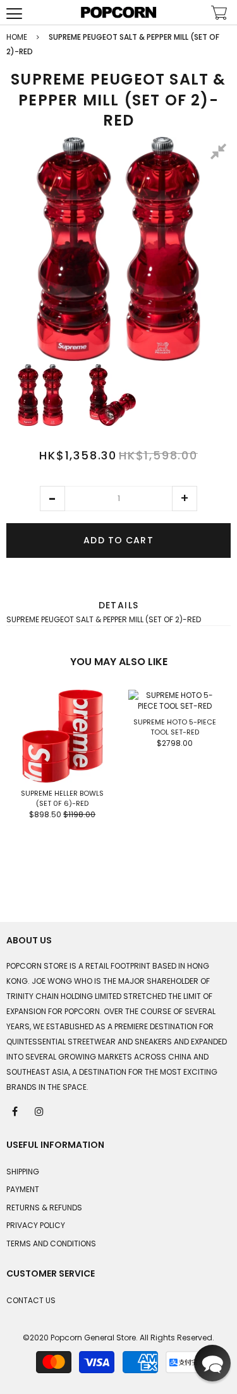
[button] (52, 498)
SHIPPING (22, 1171)
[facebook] (15, 1110)
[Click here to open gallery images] (220, 153)
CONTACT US (31, 1300)
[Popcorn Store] (119, 12)
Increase (184, 498)
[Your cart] (219, 14)
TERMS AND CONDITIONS (51, 1243)
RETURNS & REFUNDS (44, 1207)
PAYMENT (22, 1189)
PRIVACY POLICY (35, 1225)
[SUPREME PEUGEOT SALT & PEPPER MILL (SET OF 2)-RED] (40, 395)
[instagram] (39, 1110)
